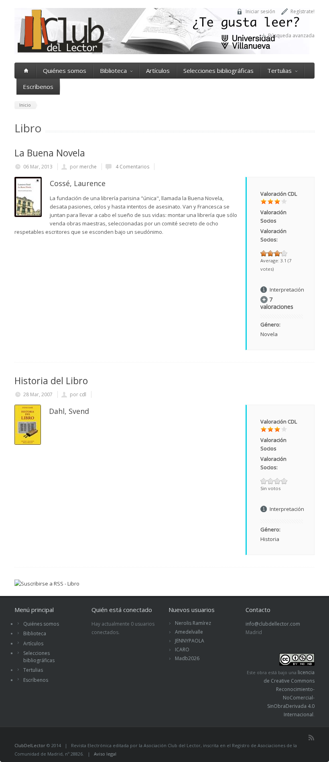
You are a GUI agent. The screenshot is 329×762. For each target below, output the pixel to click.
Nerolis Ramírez (193, 623)
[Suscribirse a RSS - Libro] (46, 583)
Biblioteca (113, 71)
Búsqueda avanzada (291, 35)
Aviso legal (105, 754)
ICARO (182, 649)
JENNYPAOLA (189, 640)
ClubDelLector (29, 745)
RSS (311, 737)
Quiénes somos (64, 71)
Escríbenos (38, 87)
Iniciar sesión (260, 11)
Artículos (158, 71)
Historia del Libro (51, 380)
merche (88, 166)
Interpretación (287, 289)
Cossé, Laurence (78, 183)
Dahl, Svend (69, 411)
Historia (269, 539)
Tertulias (279, 71)
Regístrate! (302, 11)
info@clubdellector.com (273, 623)
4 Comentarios (131, 166)
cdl (82, 394)
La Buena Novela (49, 152)
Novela (269, 334)
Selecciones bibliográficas (218, 71)
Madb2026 (187, 658)
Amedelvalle (189, 631)
